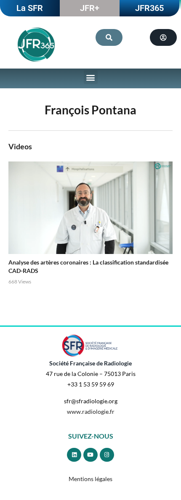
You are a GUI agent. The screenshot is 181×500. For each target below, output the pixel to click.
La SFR (29, 8)
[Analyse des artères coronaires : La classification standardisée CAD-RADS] (90, 207)
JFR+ (89, 8)
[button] (91, 77)
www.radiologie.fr (90, 411)
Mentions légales (90, 478)
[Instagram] (107, 455)
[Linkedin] (74, 455)
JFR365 (149, 8)
